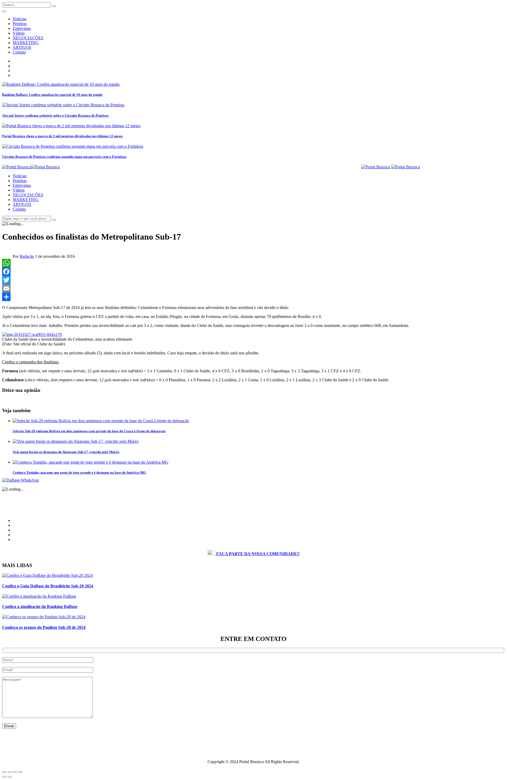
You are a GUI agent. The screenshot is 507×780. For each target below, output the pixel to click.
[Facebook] (253, 271)
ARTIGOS (22, 47)
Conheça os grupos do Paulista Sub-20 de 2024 (44, 627)
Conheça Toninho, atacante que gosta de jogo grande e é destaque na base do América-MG (79, 472)
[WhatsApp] (253, 263)
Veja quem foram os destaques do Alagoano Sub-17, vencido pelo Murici (66, 452)
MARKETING (26, 42)
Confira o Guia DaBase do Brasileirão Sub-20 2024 (47, 586)
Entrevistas (22, 28)
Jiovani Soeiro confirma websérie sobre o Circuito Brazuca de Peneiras (55, 115)
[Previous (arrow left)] (4, 777)
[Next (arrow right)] (9, 777)
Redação (27, 256)
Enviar (9, 726)
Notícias (19, 19)
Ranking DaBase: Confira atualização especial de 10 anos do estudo (52, 95)
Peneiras (20, 23)
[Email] (253, 288)
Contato (19, 52)
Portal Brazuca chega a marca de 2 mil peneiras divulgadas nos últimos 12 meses (62, 136)
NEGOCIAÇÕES (28, 38)
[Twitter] (253, 280)
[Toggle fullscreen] (15, 772)
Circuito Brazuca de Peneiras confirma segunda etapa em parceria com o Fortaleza (64, 157)
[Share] (253, 297)
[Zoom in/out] (20, 772)
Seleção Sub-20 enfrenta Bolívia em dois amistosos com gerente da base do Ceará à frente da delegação (89, 431)
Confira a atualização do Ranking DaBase (39, 606)
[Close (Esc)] (4, 772)
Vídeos (19, 33)
